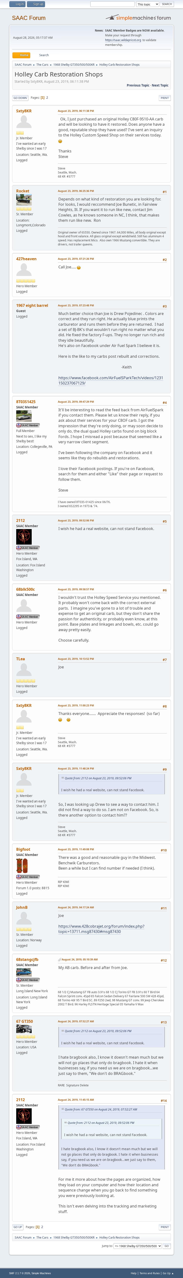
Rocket (22, 191)
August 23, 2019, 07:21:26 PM (76, 258)
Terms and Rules (150, 1273)
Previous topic (138, 85)
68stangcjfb (27, 959)
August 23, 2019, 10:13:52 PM (76, 659)
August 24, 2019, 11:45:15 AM (76, 1099)
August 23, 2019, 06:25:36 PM (76, 191)
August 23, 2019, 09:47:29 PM (76, 401)
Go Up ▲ (168, 1273)
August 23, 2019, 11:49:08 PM (76, 849)
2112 (20, 520)
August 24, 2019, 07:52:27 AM (76, 1021)
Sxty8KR (24, 111)
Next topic (160, 85)
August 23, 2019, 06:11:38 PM (76, 111)
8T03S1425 (26, 401)
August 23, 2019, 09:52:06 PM (76, 520)
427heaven (26, 258)
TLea (20, 658)
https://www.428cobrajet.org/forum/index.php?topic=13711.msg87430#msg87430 (101, 929)
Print (165, 98)
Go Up (18, 1227)
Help (134, 1273)
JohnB (22, 907)
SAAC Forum (29, 18)
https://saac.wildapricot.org (123, 40)
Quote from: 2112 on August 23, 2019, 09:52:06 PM (98, 778)
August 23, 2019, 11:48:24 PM (76, 768)
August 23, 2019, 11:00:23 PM (76, 705)
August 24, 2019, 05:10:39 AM (80, 959)
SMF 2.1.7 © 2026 (19, 1273)
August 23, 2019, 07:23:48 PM (76, 305)
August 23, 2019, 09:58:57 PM (76, 589)
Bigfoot (23, 849)
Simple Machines (41, 1273)
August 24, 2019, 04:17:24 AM (76, 907)
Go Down (20, 98)
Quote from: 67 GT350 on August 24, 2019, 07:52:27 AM (101, 1109)
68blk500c (25, 589)
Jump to (107, 1246)
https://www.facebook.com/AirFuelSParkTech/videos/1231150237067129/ (110, 380)
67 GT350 (24, 1021)
